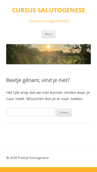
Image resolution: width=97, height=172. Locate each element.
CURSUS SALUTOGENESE (48, 10)
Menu (49, 34)
